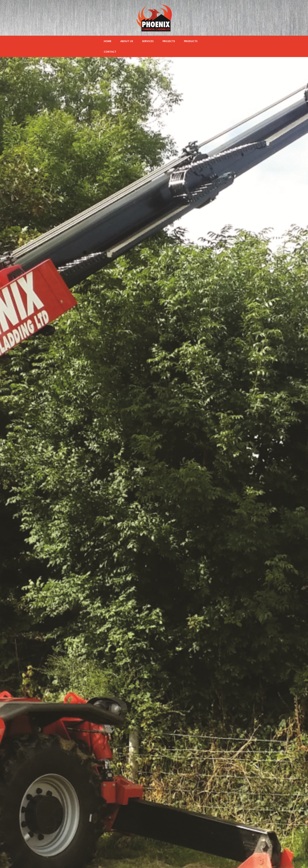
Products (190, 41)
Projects (169, 41)
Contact (110, 52)
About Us (126, 41)
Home (107, 41)
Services (148, 41)
